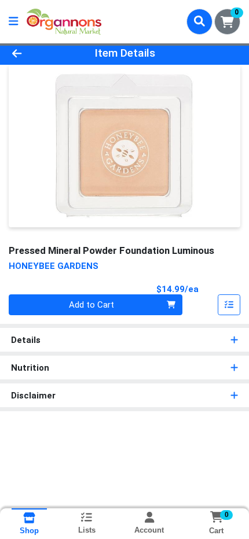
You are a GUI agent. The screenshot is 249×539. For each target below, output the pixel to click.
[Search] (199, 21)
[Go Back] (38, 53)
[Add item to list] (229, 304)
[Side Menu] (13, 22)
